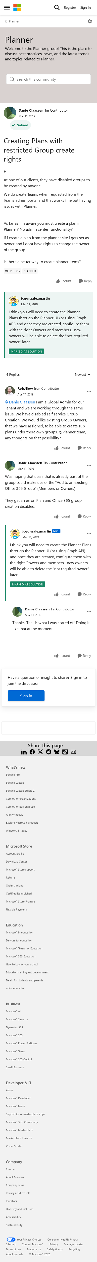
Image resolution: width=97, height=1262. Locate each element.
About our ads (14, 1254)
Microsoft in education (19, 932)
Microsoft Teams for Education (24, 948)
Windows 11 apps (16, 830)
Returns (10, 877)
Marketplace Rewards (19, 1138)
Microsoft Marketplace (19, 1130)
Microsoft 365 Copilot (19, 1059)
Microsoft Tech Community (22, 1122)
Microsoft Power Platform (21, 1043)
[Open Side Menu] (6, 7)
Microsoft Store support (20, 869)
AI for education (15, 988)
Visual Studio (14, 1146)
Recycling (74, 1249)
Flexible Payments (17, 909)
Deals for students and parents (24, 980)
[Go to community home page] (17, 7)
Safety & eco (54, 1249)
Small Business (15, 1067)
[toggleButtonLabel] (89, 21)
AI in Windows (14, 814)
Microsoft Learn (15, 1106)
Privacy (53, 1244)
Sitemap (11, 1244)
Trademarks (34, 1249)
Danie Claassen (31, 110)
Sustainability (14, 1225)
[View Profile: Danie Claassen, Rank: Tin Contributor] (10, 113)
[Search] (57, 7)
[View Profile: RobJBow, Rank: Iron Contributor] (10, 391)
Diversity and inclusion (19, 1209)
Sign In (85, 7)
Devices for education (19, 940)
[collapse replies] (48, 384)
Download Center (16, 861)
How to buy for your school (22, 964)
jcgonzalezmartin (35, 298)
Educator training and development (27, 972)
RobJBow (25, 388)
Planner (14, 21)
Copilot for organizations (21, 798)
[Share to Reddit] (48, 751)
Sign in (26, 695)
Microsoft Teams (16, 1051)
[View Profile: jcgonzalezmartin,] (14, 301)
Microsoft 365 (14, 1035)
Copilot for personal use (20, 806)
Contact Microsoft (33, 1244)
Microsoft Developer (18, 1098)
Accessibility (13, 1217)
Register (70, 7)
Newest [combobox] (83, 374)
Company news (15, 1185)
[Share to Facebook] (32, 751)
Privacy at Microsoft (18, 1193)
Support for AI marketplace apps (25, 1114)
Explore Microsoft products (22, 822)
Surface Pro (13, 774)
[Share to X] (40, 751)
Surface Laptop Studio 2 (20, 790)
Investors (11, 1201)
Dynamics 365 (14, 1027)
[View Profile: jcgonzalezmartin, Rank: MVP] (15, 534)
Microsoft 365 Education (20, 956)
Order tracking (14, 885)
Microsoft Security (17, 1019)
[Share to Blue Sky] (56, 751)
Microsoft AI (13, 1011)
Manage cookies (74, 1244)
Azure (9, 1090)
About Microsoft (15, 1177)
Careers (10, 1169)
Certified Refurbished (19, 893)
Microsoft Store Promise (20, 901)
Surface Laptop (15, 782)
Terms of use (13, 1249)
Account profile (15, 853)
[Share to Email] (73, 751)
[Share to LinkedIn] (24, 751)
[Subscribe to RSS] (65, 751)
